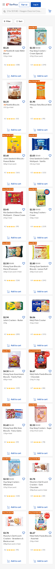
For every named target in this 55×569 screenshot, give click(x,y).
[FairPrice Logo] (12, 4)
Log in (35, 4)
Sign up (24, 4)
